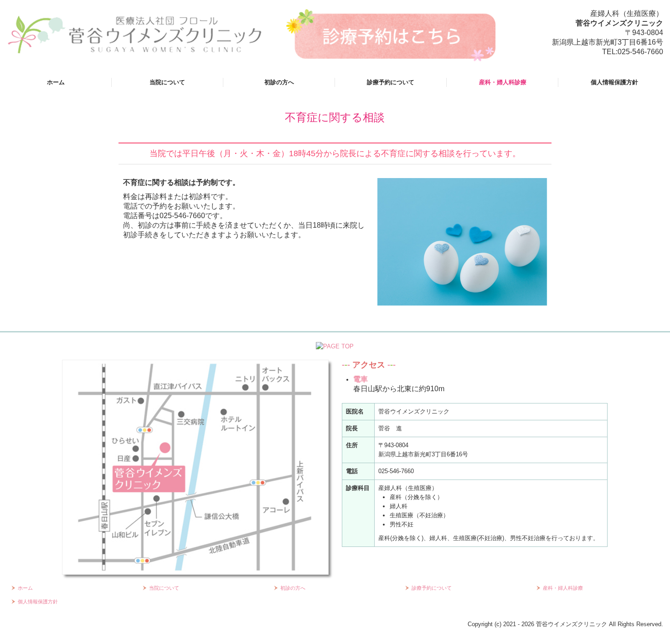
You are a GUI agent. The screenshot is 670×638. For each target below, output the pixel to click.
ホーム (56, 82)
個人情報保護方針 (614, 82)
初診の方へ (279, 82)
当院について (167, 82)
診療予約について (390, 82)
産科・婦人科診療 (502, 82)
